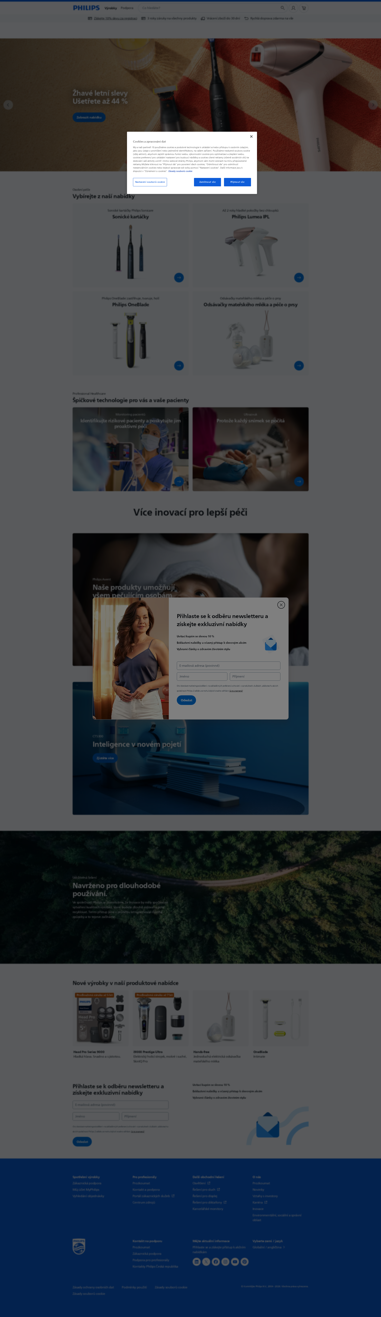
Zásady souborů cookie (180, 171)
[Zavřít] (251, 136)
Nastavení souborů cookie (150, 182)
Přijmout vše (237, 182)
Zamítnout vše (207, 182)
